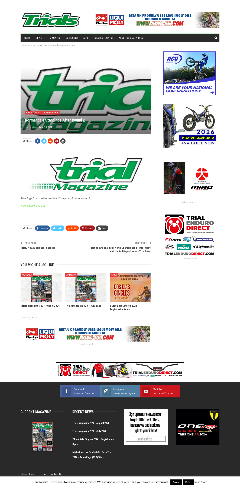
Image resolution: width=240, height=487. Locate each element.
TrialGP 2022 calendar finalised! (38, 247)
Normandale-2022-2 (33, 205)
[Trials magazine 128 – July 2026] (86, 287)
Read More (200, 481)
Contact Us (56, 473)
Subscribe (72, 38)
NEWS (39, 38)
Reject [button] (188, 482)
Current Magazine (36, 412)
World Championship (46, 112)
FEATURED (27, 275)
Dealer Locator (104, 38)
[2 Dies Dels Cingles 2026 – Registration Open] (130, 287)
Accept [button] (176, 482)
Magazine (55, 38)
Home (27, 38)
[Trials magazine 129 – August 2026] (41, 287)
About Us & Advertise (131, 38)
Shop (86, 38)
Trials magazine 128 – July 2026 (89, 431)
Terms (42, 473)
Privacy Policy (28, 473)
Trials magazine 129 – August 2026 (90, 423)
